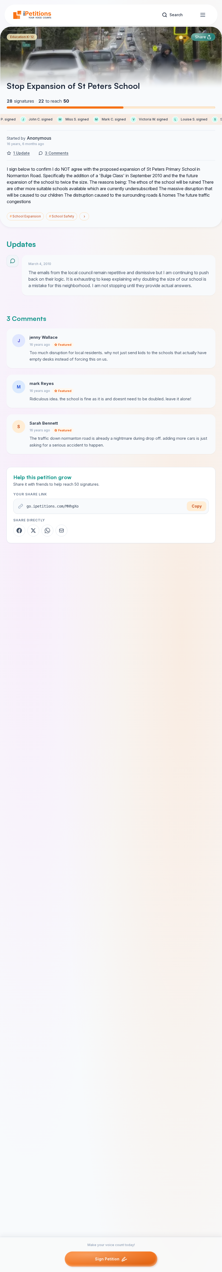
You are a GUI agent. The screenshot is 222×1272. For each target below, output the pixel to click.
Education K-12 (22, 37)
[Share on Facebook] (19, 530)
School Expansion (25, 216)
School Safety (61, 216)
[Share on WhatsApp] (47, 530)
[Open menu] (203, 15)
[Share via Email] (61, 530)
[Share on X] (33, 530)
